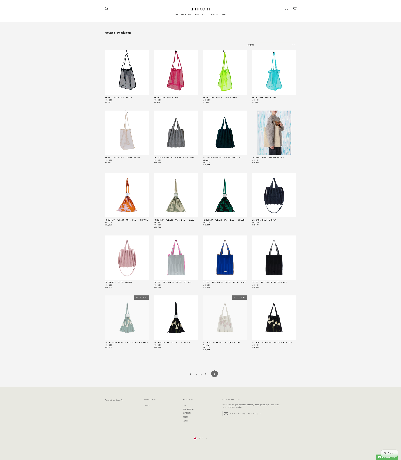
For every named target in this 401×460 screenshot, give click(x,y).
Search (147, 405)
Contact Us (388, 457)
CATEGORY (199, 15)
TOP (176, 15)
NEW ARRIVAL (186, 15)
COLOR (212, 15)
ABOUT (223, 15)
